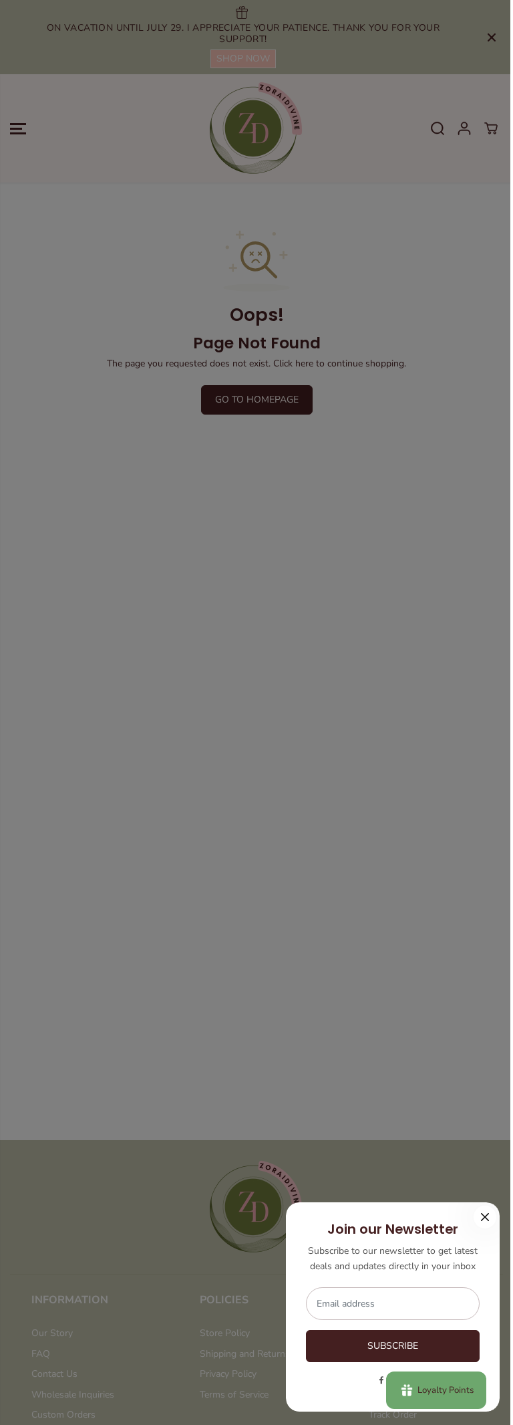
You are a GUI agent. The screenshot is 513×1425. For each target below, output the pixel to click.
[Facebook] (381, 1380)
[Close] (485, 1217)
